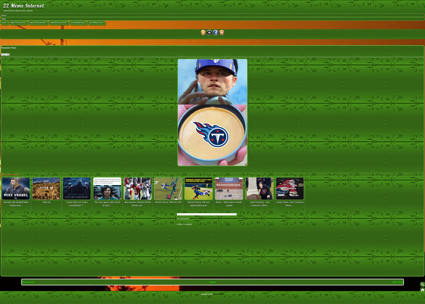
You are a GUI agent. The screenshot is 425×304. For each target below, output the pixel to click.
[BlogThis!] (4, 54)
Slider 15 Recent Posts (38, 23)
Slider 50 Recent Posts (58, 23)
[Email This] (2, 54)
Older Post (397, 282)
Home (4, 23)
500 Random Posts (96, 23)
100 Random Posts (78, 23)
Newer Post (28, 282)
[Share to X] (6, 54)
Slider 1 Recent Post (18, 23)
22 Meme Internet (23, 5)
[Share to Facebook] (8, 54)
